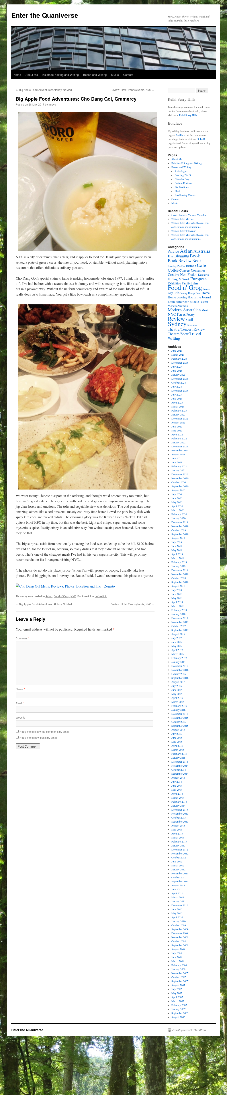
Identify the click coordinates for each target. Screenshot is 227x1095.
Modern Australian (184, 310)
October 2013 (178, 817)
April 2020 (177, 506)
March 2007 (177, 1001)
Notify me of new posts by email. (39, 737)
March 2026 (177, 354)
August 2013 (178, 825)
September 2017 (179, 630)
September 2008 (179, 945)
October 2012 (178, 857)
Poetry (190, 314)
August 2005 (178, 1017)
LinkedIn (201, 139)
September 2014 (179, 773)
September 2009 (179, 929)
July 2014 (176, 781)
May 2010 (176, 913)
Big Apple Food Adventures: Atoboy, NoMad (44, 90)
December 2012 (179, 849)
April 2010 (177, 917)
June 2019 (176, 546)
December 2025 (179, 362)
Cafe (201, 265)
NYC (73, 596)
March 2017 (177, 654)
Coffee (173, 270)
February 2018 (179, 610)
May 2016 (176, 693)
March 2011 (177, 897)
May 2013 (176, 829)
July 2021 (176, 458)
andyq (52, 104)
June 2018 (176, 594)
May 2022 (176, 430)
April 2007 (177, 997)
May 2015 (176, 741)
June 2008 (176, 957)
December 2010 (179, 905)
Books (197, 260)
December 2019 (179, 522)
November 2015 (179, 717)
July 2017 (176, 638)
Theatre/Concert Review (186, 329)
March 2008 (177, 961)
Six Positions (182, 187)
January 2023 (178, 414)
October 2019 (178, 530)
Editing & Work (179, 279)
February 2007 (179, 1005)
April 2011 (177, 893)
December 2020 (179, 474)
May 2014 (176, 789)
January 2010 (178, 921)
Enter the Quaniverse (44, 15)
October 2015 (178, 721)
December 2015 (179, 713)
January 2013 (178, 845)
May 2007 (176, 993)
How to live (194, 297)
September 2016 (179, 678)
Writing (174, 338)
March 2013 (177, 837)
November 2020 (179, 478)
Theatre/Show (178, 333)
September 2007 (179, 981)
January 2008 (178, 969)
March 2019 (177, 558)
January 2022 (178, 442)
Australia (201, 251)
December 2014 (179, 761)
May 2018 (176, 598)
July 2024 (176, 386)
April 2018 (177, 602)
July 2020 (176, 494)
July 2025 (176, 366)
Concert (184, 270)
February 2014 (179, 801)
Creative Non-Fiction (182, 274)
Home (17, 74)
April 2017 (177, 650)
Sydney (177, 323)
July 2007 (176, 989)
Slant (177, 191)
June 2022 (176, 426)
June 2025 (176, 370)
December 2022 (179, 418)
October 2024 (178, 382)
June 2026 (176, 350)
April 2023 (177, 402)
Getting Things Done (190, 293)
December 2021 (179, 446)
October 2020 (178, 482)
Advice (173, 251)
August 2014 (178, 777)
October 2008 (178, 941)
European (198, 278)
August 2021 (178, 454)
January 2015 (178, 757)
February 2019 (179, 562)
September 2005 (179, 1013)
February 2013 (179, 841)
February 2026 (179, 358)
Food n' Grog (61, 596)
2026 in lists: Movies (182, 219)
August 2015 (178, 729)
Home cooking (177, 297)
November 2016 (179, 670)
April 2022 (177, 434)
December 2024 (179, 378)
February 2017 (179, 658)
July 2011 (176, 889)
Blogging (181, 256)
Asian (48, 596)
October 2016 (178, 674)
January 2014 (178, 805)
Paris (181, 314)
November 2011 (179, 873)
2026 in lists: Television (183, 231)
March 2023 (177, 406)
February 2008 (179, 965)
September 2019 (179, 534)
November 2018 (179, 574)
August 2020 (178, 490)
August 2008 (178, 949)
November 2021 (179, 450)
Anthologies (181, 171)
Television (192, 325)
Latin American (178, 301)
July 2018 (176, 590)
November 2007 (179, 973)
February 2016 (179, 705)
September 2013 (179, 821)
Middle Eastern (199, 302)
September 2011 (179, 881)
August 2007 (178, 985)
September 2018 (179, 582)
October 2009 (178, 925)
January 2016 (178, 709)
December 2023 (179, 390)
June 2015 (176, 737)
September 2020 (179, 486)
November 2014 (179, 765)
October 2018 (178, 578)
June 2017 (176, 642)
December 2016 (179, 666)
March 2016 (177, 701)
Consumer (198, 270)
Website (20, 717)
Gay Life (173, 293)
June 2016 (176, 689)
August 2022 (178, 422)
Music (115, 74)
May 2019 (176, 550)
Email (20, 703)
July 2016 (176, 686)
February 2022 (179, 438)
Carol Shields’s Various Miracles (188, 215)
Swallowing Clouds (185, 195)
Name (20, 689)
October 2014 (178, 769)
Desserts (203, 274)
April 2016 (177, 697)
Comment (22, 638)
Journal (206, 297)
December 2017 (179, 618)
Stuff (189, 319)
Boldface (180, 135)
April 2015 (177, 745)
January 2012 (178, 869)
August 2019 (178, 538)
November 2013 (179, 813)
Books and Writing (95, 74)
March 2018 (177, 606)
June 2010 (176, 909)
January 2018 (178, 614)
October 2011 (178, 877)
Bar (171, 256)
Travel (195, 333)
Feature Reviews (183, 183)
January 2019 (178, 566)
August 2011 (178, 885)
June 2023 (176, 398)
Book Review (180, 260)
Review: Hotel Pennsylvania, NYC (132, 90)
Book (195, 255)
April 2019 (177, 554)
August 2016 (178, 682)
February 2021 (179, 466)
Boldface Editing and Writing (60, 74)
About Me (31, 74)
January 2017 (178, 662)
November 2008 (179, 937)
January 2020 (178, 518)
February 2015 (179, 753)
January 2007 (178, 1009)
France (206, 288)
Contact (128, 74)
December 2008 (179, 933)
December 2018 (179, 570)
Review (176, 318)
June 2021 (176, 462)
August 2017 (178, 634)
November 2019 (179, 526)
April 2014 (177, 793)
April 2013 (177, 833)
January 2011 (178, 901)
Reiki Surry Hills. (188, 115)
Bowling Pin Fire (184, 175)
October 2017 (178, 626)
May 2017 (176, 646)
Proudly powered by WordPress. (189, 1030)
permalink (101, 596)
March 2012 (177, 865)
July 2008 (176, 953)
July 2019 (176, 542)
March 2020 (177, 510)
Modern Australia (178, 306)
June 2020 (176, 498)
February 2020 (179, 514)
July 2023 (176, 394)
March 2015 (177, 749)
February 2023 (179, 410)
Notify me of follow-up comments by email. (45, 731)
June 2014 (176, 785)
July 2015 (176, 733)
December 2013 (179, 809)
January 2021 (178, 470)
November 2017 (179, 622)
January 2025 (178, 374)
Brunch (191, 265)
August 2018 (178, 586)
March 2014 (177, 797)
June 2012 (176, 861)
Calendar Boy (182, 179)
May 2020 (176, 502)
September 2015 (179, 725)
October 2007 (178, 977)
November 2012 (179, 853)
